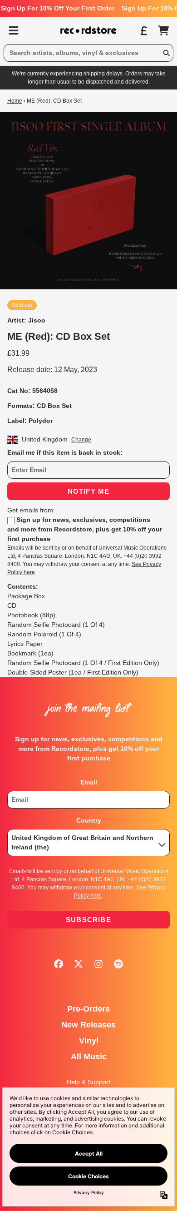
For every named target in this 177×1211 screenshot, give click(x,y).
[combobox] (88, 53)
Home (14, 101)
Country (88, 820)
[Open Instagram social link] (98, 964)
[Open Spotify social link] (118, 964)
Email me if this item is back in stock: (65, 452)
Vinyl (88, 1040)
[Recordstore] (88, 30)
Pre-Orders (88, 1008)
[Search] (166, 53)
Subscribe (88, 919)
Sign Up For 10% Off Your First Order (57, 8)
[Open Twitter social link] (78, 964)
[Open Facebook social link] (59, 964)
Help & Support (88, 1082)
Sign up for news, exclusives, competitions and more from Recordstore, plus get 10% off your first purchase (84, 529)
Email (88, 782)
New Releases (88, 1024)
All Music (89, 1056)
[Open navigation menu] (14, 30)
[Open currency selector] (143, 30)
